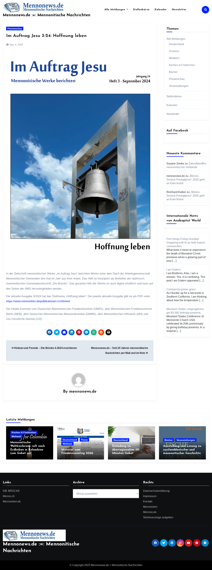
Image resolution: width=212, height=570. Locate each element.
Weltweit (174, 58)
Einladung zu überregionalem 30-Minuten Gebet (126, 450)
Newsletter (179, 9)
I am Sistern (173, 269)
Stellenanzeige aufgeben (158, 517)
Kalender (161, 9)
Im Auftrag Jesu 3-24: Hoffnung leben (46, 36)
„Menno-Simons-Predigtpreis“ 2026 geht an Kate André (185, 180)
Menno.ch (9, 496)
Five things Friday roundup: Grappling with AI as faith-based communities (185, 243)
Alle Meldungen (115, 9)
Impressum (149, 496)
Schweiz (174, 51)
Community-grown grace (181, 289)
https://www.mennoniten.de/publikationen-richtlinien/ (38, 301)
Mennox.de (150, 512)
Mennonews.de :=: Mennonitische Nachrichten (46, 15)
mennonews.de (82, 392)
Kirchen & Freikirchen (182, 65)
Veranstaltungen (179, 86)
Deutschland (176, 44)
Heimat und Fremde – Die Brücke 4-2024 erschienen (45, 348)
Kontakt (147, 501)
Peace (84, 439)
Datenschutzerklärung (156, 490)
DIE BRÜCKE (11, 490)
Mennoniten (150, 506)
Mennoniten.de (12, 501)
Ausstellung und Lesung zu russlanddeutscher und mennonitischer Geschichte (182, 450)
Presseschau (14, 28)
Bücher (173, 72)
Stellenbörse (141, 9)
